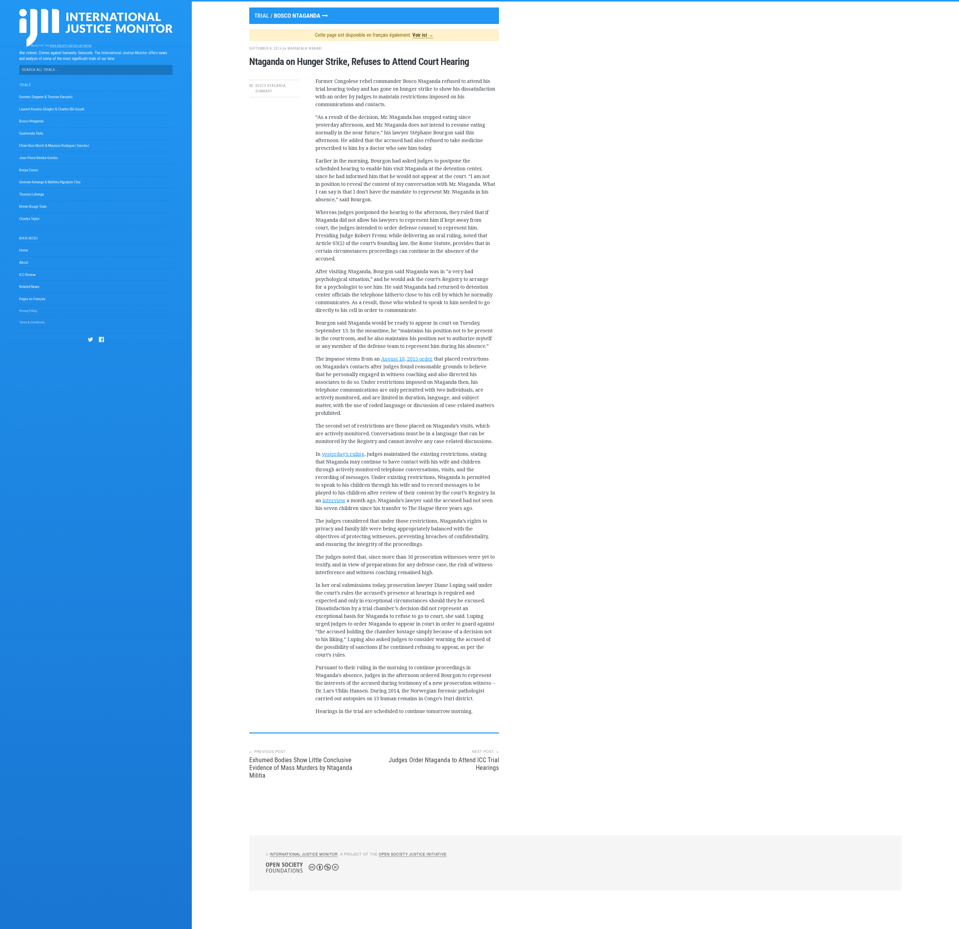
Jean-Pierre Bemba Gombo (38, 158)
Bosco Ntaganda (31, 121)
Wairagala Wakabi (304, 48)
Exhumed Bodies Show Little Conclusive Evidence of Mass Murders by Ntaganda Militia (300, 767)
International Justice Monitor (304, 854)
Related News (29, 286)
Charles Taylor (29, 219)
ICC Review (27, 274)
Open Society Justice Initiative (71, 45)
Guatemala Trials (31, 133)
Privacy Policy (28, 311)
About (23, 262)
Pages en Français (32, 299)
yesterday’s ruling (343, 454)
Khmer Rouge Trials (33, 206)
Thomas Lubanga (31, 194)
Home (23, 250)
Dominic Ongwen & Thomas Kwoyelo (46, 97)
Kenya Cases (28, 170)
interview (333, 500)
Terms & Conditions (32, 322)
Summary (263, 91)
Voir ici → (422, 35)
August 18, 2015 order (407, 358)
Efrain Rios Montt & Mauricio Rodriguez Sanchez (54, 145)
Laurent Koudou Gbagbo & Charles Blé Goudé (51, 109)
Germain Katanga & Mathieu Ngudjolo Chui (49, 182)
